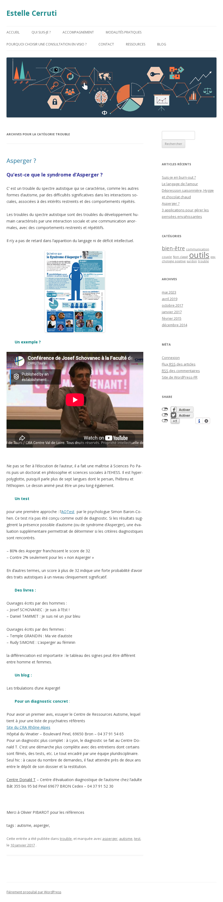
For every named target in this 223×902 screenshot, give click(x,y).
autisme (125, 838)
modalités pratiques (123, 32)
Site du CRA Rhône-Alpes (28, 727)
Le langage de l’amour (180, 183)
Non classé (180, 257)
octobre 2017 (172, 305)
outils (199, 254)
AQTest (68, 511)
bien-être (173, 248)
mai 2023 (169, 292)
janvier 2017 (172, 311)
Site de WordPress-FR (179, 377)
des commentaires (181, 370)
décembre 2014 (174, 324)
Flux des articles (179, 364)
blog (161, 44)
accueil (13, 32)
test (137, 838)
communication (197, 249)
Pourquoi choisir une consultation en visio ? (46, 44)
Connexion (171, 357)
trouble (66, 838)
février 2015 (171, 318)
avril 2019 (169, 298)
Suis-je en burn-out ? (179, 177)
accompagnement (78, 32)
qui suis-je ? (41, 32)
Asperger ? (21, 160)
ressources (135, 44)
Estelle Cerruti (32, 13)
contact (106, 44)
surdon (192, 261)
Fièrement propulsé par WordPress (34, 892)
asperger (109, 838)
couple (167, 257)
